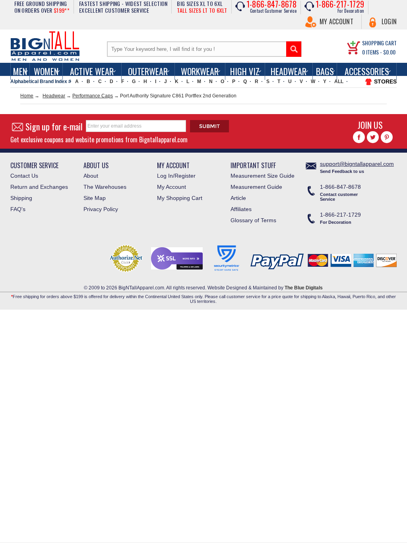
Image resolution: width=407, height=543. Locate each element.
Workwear (200, 71)
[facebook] (359, 137)
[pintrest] (387, 137)
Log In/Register (176, 176)
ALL (338, 81)
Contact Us (24, 176)
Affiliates (241, 209)
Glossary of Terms (253, 220)
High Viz (245, 71)
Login (389, 21)
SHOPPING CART (379, 43)
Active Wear (92, 71)
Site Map (94, 198)
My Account (336, 21)
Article (238, 198)
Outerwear (148, 71)
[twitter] (373, 137)
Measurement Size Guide (263, 176)
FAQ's (17, 209)
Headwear (288, 71)
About (90, 176)
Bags (325, 71)
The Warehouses (104, 187)
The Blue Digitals (304, 288)
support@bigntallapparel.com (357, 164)
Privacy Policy (100, 209)
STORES (385, 81)
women (46, 71)
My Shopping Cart (179, 198)
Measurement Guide (256, 187)
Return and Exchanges (39, 187)
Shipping (21, 198)
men (20, 71)
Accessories (367, 71)
